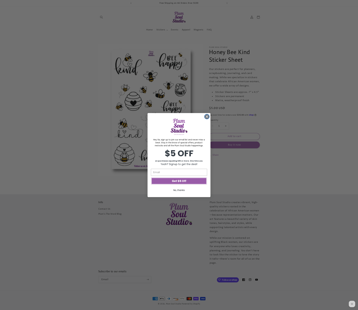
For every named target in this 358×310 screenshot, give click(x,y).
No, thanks (179, 190)
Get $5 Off (179, 181)
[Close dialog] (206, 116)
